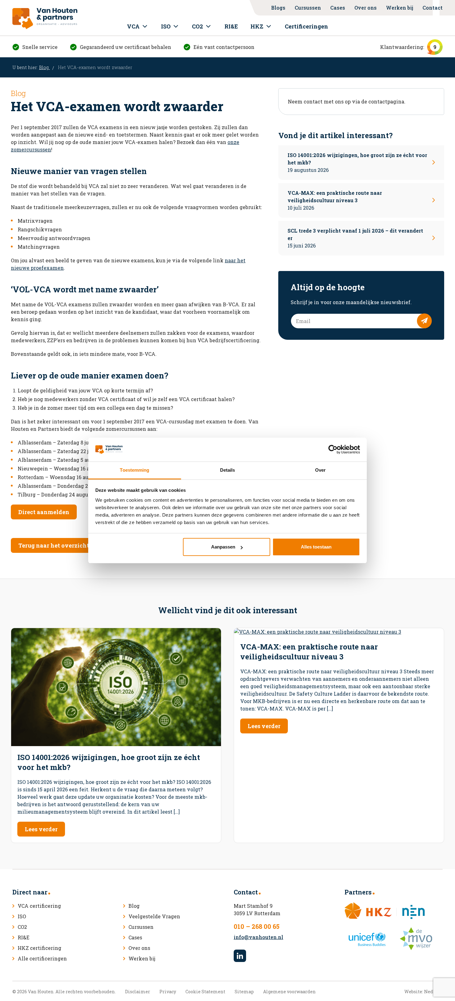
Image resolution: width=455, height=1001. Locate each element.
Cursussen (308, 7)
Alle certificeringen (42, 958)
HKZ (256, 26)
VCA (133, 26)
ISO (166, 26)
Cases (337, 7)
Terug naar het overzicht (53, 545)
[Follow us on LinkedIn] (240, 956)
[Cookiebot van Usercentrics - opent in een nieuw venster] (333, 449)
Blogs (278, 7)
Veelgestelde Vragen (154, 916)
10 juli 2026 (335, 200)
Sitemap (244, 991)
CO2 (197, 26)
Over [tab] (320, 470)
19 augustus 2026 (357, 162)
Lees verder (41, 829)
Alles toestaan (316, 546)
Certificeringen (306, 26)
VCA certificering (39, 906)
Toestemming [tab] (134, 470)
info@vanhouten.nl (258, 937)
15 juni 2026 (355, 238)
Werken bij (399, 7)
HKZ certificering (39, 948)
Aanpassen (223, 546)
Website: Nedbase (423, 991)
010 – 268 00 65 (257, 926)
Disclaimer (137, 991)
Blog (44, 67)
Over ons (365, 7)
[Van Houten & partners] (44, 18)
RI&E (231, 26)
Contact (432, 7)
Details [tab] (227, 470)
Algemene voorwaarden (289, 991)
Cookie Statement (205, 991)
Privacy (167, 991)
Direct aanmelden (43, 512)
